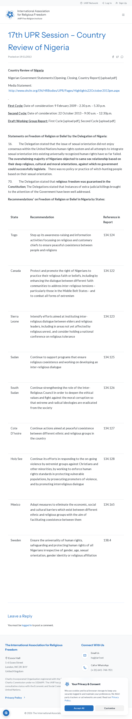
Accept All (79, 708)
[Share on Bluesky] (122, 57)
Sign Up (123, 3)
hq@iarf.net (97, 657)
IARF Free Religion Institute (29, 18)
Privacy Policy (13, 697)
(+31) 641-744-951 (102, 669)
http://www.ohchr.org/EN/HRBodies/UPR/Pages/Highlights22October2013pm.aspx (64, 90)
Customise (109, 708)
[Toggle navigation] (123, 14)
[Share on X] (117, 57)
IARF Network (91, 3)
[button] (6, 712)
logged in (27, 625)
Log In (108, 3)
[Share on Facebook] (113, 57)
